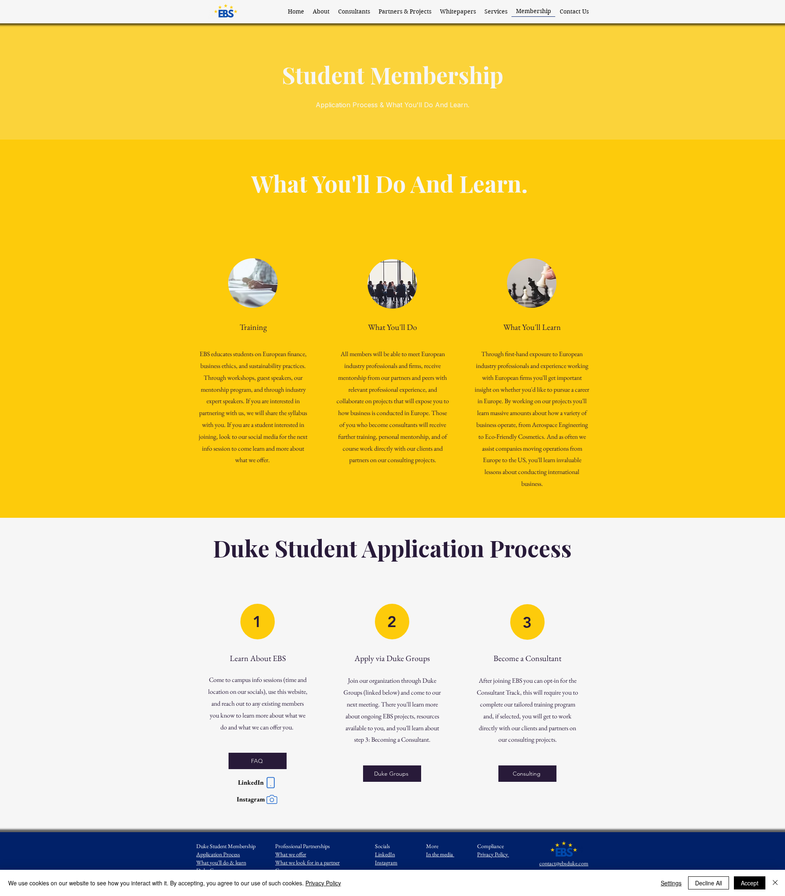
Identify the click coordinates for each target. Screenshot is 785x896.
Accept (749, 883)
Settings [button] (671, 883)
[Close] (775, 882)
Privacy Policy (493, 854)
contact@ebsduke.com (563, 863)
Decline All (708, 883)
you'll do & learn (221, 862)
